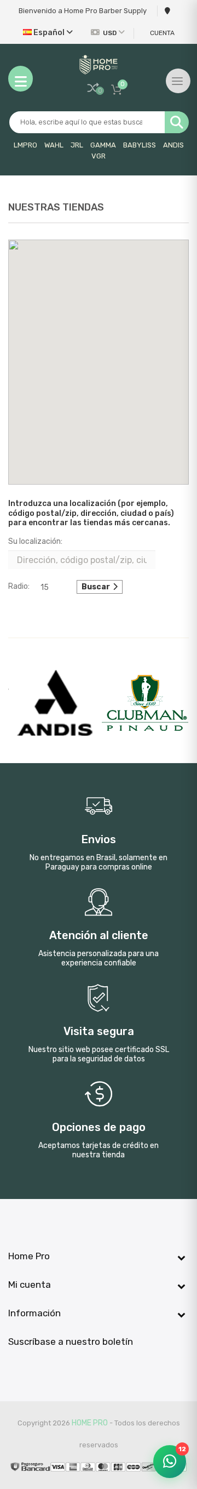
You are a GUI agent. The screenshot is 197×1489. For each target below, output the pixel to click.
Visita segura (98, 1032)
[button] (98, 356)
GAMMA (103, 145)
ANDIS (173, 145)
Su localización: (35, 541)
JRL (77, 145)
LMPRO (25, 145)
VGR (98, 156)
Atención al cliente (98, 936)
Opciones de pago (99, 1128)
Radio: (19, 586)
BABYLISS (139, 145)
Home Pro (90, 1423)
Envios (98, 840)
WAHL (53, 145)
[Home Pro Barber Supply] (98, 65)
